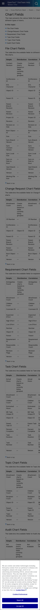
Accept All (19, 606)
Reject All (20, 600)
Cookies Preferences (20, 594)
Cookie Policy (20, 590)
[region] (20, 585)
